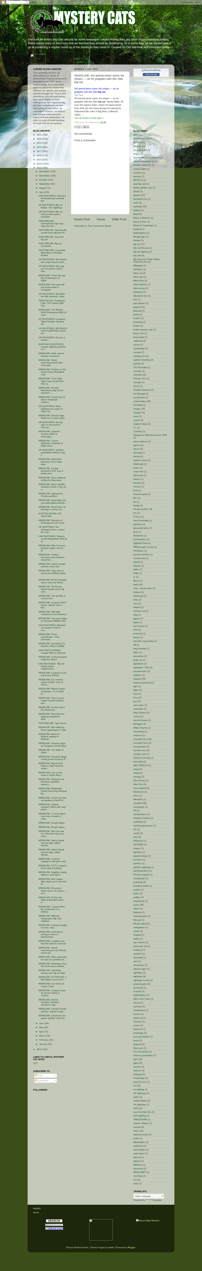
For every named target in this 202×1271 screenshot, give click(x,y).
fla (134, 502)
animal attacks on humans (146, 157)
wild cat (137, 1157)
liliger (136, 690)
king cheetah (139, 648)
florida (136, 505)
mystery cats (139, 754)
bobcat (136, 307)
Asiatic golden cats (142, 187)
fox (134, 513)
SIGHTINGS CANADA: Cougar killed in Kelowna (52, 651)
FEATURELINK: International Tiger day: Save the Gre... (51, 223)
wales (136, 1138)
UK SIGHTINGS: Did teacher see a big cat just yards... (53, 260)
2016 (39, 155)
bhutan (136, 240)
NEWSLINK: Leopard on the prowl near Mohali (52, 674)
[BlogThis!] (78, 126)
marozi (136, 716)
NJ (134, 810)
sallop (136, 939)
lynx (135, 701)
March (42, 1036)
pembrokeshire (140, 871)
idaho (136, 569)
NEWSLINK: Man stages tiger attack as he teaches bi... (53, 881)
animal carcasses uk (143, 161)
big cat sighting (140, 252)
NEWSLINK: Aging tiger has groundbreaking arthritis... (53, 501)
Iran (135, 603)
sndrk (111, 1247)
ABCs (136, 135)
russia (136, 931)
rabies (136, 908)
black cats (138, 277)
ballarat (137, 210)
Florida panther (141, 509)
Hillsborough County (143, 547)
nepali (136, 773)
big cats (137, 255)
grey (135, 532)
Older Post (119, 219)
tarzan (136, 1025)
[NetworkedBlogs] (151, 70)
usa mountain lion (142, 1112)
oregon (136, 848)
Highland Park (140, 543)
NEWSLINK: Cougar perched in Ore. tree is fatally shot (51, 471)
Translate (156, 1200)
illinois (136, 581)
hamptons (138, 535)
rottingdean (139, 927)
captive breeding (141, 360)
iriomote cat (139, 611)
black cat (137, 273)
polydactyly (138, 901)
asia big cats (139, 184)
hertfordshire (139, 539)
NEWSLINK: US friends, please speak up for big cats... (51, 589)
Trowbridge (139, 1078)
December (44, 171)
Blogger (131, 1247)
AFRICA (137, 142)
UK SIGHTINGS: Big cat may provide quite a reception (50, 214)
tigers (136, 1063)
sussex (136, 1014)
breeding (137, 322)
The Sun (78, 95)
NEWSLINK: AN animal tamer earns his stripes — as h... (53, 890)
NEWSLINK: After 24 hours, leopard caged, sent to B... (52, 548)
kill (134, 645)
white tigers (139, 1153)
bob (135, 299)
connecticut (139, 397)
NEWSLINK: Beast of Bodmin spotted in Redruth (49, 736)
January (43, 1044)
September (45, 184)
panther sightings (142, 867)
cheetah (137, 371)
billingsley (138, 265)
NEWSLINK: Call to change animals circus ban (52, 565)
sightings (137, 976)
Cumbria (137, 431)
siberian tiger (139, 969)
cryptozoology (140, 424)
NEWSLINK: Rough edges (52, 823)
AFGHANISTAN (141, 139)
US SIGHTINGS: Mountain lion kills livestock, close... (52, 295)
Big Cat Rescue (141, 248)
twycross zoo (139, 1082)
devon (136, 449)
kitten (136, 652)
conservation (139, 401)
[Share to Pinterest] (87, 126)
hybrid (136, 562)
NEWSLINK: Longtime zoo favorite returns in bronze (52, 942)
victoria (136, 1127)
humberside (139, 558)
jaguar (136, 618)
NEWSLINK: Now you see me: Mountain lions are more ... (51, 833)
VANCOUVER (140, 1119)
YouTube (137, 1176)
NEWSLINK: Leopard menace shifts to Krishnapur (49, 434)
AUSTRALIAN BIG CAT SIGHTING (50, 514)
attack (136, 191)
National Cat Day (141, 758)
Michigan (137, 724)
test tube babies (141, 1037)
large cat (137, 660)
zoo (135, 1180)
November (44, 176)
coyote (136, 420)
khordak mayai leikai (143, 641)
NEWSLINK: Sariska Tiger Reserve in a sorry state (52, 416)
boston (136, 318)
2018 (39, 147)
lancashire (138, 656)
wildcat (136, 1161)
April (41, 1032)
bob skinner (139, 303)
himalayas (138, 551)
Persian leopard (141, 874)
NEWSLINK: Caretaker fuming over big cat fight (52, 971)
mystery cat (139, 750)
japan (136, 622)
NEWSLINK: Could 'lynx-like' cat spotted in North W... (53, 799)
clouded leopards (142, 390)
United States (140, 1101)
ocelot (136, 833)
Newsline (137, 799)
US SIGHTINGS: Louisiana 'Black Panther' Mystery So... (52, 321)
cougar (136, 409)
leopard (137, 679)
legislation (138, 664)
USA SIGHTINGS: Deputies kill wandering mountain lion (52, 198)
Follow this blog (151, 74)
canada (137, 352)
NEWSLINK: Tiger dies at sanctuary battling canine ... (52, 573)
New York (138, 784)
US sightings (139, 1104)
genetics (137, 524)
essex (136, 468)
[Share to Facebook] (84, 126)
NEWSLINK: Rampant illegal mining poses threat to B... (53, 758)
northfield (138, 822)
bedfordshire (139, 233)
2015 (39, 159)
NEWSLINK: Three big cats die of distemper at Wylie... (52, 278)
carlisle (136, 363)
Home (101, 219)
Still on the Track (141, 999)
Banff (136, 214)
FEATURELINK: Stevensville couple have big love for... (53, 231)
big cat (136, 244)
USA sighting (139, 1116)
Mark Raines (139, 713)
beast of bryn (139, 221)
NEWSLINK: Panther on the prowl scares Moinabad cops (52, 372)
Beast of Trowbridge (143, 225)
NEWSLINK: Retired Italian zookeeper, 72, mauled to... (52, 691)
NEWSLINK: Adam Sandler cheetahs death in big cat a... (52, 487)
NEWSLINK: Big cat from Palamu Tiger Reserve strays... (51, 766)
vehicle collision (141, 1123)
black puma (139, 288)
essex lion (138, 471)
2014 (39, 164)
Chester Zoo (139, 378)
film (135, 498)
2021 (39, 135)
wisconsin (138, 1168)
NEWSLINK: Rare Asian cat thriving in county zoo (52, 508)
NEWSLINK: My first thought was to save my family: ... (53, 581)
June (42, 1023)
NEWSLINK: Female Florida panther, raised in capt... (52, 1010)
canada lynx (139, 356)
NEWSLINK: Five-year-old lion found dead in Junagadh (51, 287)
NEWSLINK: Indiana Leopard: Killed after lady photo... (52, 807)
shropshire (138, 965)
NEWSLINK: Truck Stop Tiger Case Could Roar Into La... (51, 381)
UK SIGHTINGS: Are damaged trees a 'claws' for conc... (52, 529)
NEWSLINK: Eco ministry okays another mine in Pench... (51, 682)
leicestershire (140, 671)
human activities (141, 554)
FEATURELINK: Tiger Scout (52, 723)
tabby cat (138, 1018)
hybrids (137, 566)
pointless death (141, 886)
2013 (39, 168)
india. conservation (142, 588)
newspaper (138, 807)
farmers (137, 483)
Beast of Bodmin (141, 218)
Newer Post (82, 219)
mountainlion (139, 747)
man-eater (138, 705)
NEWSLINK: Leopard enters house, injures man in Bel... (52, 605)
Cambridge (138, 348)
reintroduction (140, 916)
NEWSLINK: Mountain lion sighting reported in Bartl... (52, 716)
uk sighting (138, 1089)
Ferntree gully (140, 494)
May (41, 1027)
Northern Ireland (141, 818)
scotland (137, 950)
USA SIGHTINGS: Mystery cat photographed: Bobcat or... (53, 538)
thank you (138, 1048)
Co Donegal (139, 394)
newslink (137, 803)
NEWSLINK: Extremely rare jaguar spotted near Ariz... (53, 1016)
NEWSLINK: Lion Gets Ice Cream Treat (51, 985)
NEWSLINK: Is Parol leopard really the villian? (53, 658)
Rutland (137, 935)
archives (137, 173)
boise (136, 314)
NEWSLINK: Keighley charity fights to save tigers (53, 873)
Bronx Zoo (138, 333)
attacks (136, 195)
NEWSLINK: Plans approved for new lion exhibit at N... (53, 958)
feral (135, 490)
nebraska (138, 761)
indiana (137, 592)
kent (135, 630)
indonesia (138, 596)
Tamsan (137, 1021)
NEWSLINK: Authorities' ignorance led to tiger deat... (50, 461)
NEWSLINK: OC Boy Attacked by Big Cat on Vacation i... (51, 390)
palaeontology (140, 856)
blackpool (138, 292)
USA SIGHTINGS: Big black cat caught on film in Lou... (52, 627)
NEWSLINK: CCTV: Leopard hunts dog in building (53, 866)
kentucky (137, 633)
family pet (138, 475)
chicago (137, 382)
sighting (137, 973)
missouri (137, 735)
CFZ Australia (140, 367)
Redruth (137, 912)
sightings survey (141, 980)
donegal (137, 453)
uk (134, 1086)
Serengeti (138, 957)
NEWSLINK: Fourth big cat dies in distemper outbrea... (52, 399)
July (41, 192)
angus (136, 154)
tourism (137, 1067)
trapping (137, 1074)
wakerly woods (140, 1134)
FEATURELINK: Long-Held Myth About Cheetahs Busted (52, 253)
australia (137, 206)
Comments (42, 1080)
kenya (136, 637)
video (136, 1131)
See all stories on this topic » (89, 118)
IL (134, 577)
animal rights (139, 169)
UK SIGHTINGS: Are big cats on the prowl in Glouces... (50, 425)
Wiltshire (137, 1165)
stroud (136, 1003)
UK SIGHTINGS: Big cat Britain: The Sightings (50, 206)
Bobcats (137, 311)
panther (137, 863)
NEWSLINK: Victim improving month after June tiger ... (51, 362)
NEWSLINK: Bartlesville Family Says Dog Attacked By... (53, 791)
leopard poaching (142, 682)
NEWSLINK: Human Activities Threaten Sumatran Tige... (49, 1002)
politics (136, 897)
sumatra (137, 1006)
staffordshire (139, 995)
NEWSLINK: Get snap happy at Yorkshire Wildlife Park (53, 619)
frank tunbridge (141, 520)
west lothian (139, 1150)
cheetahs (138, 375)
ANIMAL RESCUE (142, 165)
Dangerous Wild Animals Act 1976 (150, 435)
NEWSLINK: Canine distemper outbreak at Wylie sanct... (51, 443)
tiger (135, 1059)
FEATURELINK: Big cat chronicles (50, 244)
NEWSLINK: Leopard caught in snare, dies (53, 926)
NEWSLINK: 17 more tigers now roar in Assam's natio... (52, 816)
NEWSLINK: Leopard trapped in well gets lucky (52, 860)
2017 (39, 151)
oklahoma (138, 841)
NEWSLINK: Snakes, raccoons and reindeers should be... (52, 557)
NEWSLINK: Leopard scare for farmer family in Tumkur (52, 993)
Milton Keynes (140, 728)
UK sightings (139, 1093)
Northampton (139, 814)
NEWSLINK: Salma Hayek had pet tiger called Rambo (51, 843)
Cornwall (137, 405)
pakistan (137, 852)
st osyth (137, 991)
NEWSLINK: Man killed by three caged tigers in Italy (52, 728)
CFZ (35, 1063)
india (135, 584)
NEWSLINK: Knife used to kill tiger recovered (51, 354)
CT (134, 427)
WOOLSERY (139, 1172)
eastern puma (140, 460)
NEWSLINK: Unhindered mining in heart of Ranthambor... (51, 934)
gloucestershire (141, 528)
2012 (39, 1049)
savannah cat (140, 946)
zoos (135, 1183)
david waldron (140, 441)
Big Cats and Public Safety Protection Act (146, 260)
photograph (139, 878)
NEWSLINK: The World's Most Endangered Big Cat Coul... (53, 312)
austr (135, 203)
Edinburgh (138, 464)
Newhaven (138, 792)
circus (136, 386)
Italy (135, 615)
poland (136, 890)
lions (135, 697)
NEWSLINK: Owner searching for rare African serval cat (52, 950)
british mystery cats (143, 329)
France (136, 517)
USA (135, 1108)
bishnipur (138, 269)
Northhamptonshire (143, 826)
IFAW (136, 573)
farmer (136, 479)
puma (136, 905)
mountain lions (140, 743)
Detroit (136, 445)
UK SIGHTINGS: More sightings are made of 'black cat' (50, 408)
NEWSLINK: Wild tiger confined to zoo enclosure (53, 613)
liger (135, 686)
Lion (135, 694)
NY (134, 829)
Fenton (136, 487)
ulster (136, 1097)
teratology (138, 1033)
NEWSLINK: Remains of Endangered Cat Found (51, 521)
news (136, 795)
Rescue (137, 920)
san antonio (139, 942)
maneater (138, 709)
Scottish (137, 954)
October (43, 180)
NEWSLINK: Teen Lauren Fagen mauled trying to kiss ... (51, 700)
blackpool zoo (140, 296)
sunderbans (139, 1010)
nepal (136, 769)
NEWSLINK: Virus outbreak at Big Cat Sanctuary (52, 479)
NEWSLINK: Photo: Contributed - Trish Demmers (49, 637)
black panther (140, 284)
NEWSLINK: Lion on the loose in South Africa (50, 773)
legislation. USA (141, 667)
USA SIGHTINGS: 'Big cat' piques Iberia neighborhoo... (52, 666)
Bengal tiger (139, 237)
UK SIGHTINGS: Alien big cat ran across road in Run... (51, 268)
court (135, 416)
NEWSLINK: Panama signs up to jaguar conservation (52, 744)
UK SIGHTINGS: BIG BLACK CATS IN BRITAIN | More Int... (53, 331)
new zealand (139, 788)
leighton (137, 675)
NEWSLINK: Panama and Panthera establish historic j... (51, 781)
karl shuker (138, 626)
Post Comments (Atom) (99, 226)
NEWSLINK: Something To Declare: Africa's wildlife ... (53, 644)
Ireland (136, 607)
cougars (137, 412)
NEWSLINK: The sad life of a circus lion (52, 597)
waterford (138, 1146)
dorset (136, 456)
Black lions (138, 281)
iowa (135, 600)
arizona (137, 176)
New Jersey (139, 780)
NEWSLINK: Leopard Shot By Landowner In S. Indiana (52, 909)
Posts (40, 1075)
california (137, 341)
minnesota (138, 731)
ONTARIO (138, 844)
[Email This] (75, 126)
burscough (138, 337)
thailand (137, 1044)
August (43, 188)
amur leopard (140, 150)
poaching (138, 882)
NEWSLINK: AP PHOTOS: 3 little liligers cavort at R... (52, 978)
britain (136, 326)
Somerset (138, 988)
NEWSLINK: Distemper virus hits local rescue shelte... (53, 965)
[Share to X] (81, 126)
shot (135, 961)
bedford (137, 229)
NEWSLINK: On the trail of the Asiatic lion (52, 708)
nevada (137, 777)
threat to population (143, 1055)
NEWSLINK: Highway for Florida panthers (51, 494)
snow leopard (140, 984)
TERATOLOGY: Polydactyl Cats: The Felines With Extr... (52, 303)
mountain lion (140, 739)
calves (136, 345)
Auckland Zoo (140, 199)
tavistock (137, 1029)
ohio (135, 837)
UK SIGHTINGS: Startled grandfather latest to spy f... (52, 452)
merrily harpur (140, 720)
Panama (137, 860)
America (137, 146)
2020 (39, 139)
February (44, 1040)
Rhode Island (140, 924)
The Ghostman (140, 1052)
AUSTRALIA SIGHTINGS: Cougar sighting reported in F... (52, 346)
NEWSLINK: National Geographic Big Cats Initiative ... (50, 918)
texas (136, 1040)
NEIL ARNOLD (140, 765)
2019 (39, 143)
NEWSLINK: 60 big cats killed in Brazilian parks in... (51, 900)
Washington (139, 1142)
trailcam (137, 1070)
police (136, 893)
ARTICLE (138, 180)
